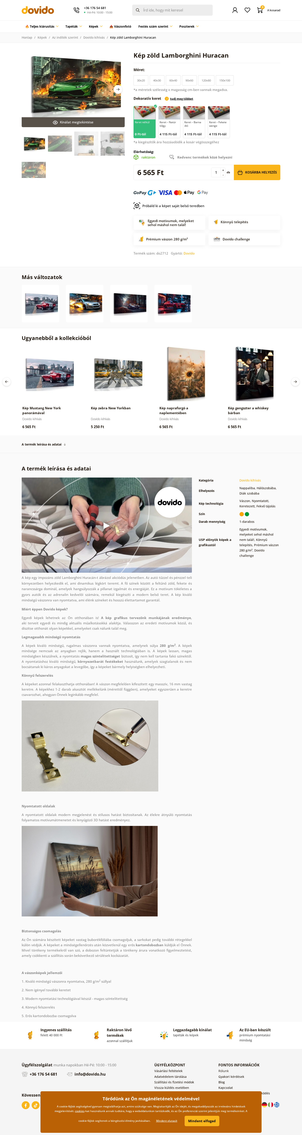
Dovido (189, 253)
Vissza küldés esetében (171, 1088)
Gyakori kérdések (231, 1077)
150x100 (224, 80)
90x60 (189, 80)
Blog (221, 1082)
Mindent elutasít (166, 1121)
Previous (6, 381)
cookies (79, 1111)
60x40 (173, 80)
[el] (276, 1104)
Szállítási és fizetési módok (174, 1082)
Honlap (27, 37)
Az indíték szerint (65, 37)
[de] (265, 1104)
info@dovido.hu (89, 1074)
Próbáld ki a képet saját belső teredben (173, 206)
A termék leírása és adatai (41, 444)
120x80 (206, 80)
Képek (42, 37)
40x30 (157, 80)
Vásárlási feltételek (168, 1071)
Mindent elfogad (202, 1121)
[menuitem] (42, 26)
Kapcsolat (225, 1088)
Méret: (140, 69)
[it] (271, 1104)
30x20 (141, 80)
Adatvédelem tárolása (170, 1077)
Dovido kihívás (94, 37)
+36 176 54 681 (43, 1074)
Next (118, 89)
